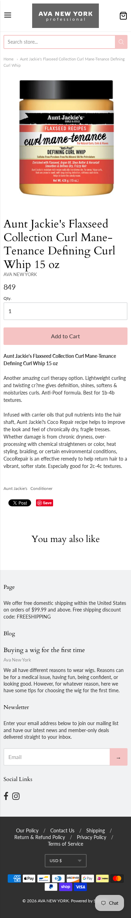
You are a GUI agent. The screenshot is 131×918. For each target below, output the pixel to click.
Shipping (95, 830)
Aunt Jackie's (15, 488)
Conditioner (41, 488)
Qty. (7, 298)
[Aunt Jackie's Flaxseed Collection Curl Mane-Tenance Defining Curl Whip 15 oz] (65, 137)
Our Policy (27, 830)
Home (8, 59)
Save (47, 502)
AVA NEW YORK (20, 274)
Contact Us (62, 830)
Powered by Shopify (89, 900)
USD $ (56, 860)
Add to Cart (65, 336)
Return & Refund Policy (39, 837)
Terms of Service (65, 844)
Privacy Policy (91, 837)
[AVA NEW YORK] (65, 15)
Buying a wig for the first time (44, 650)
